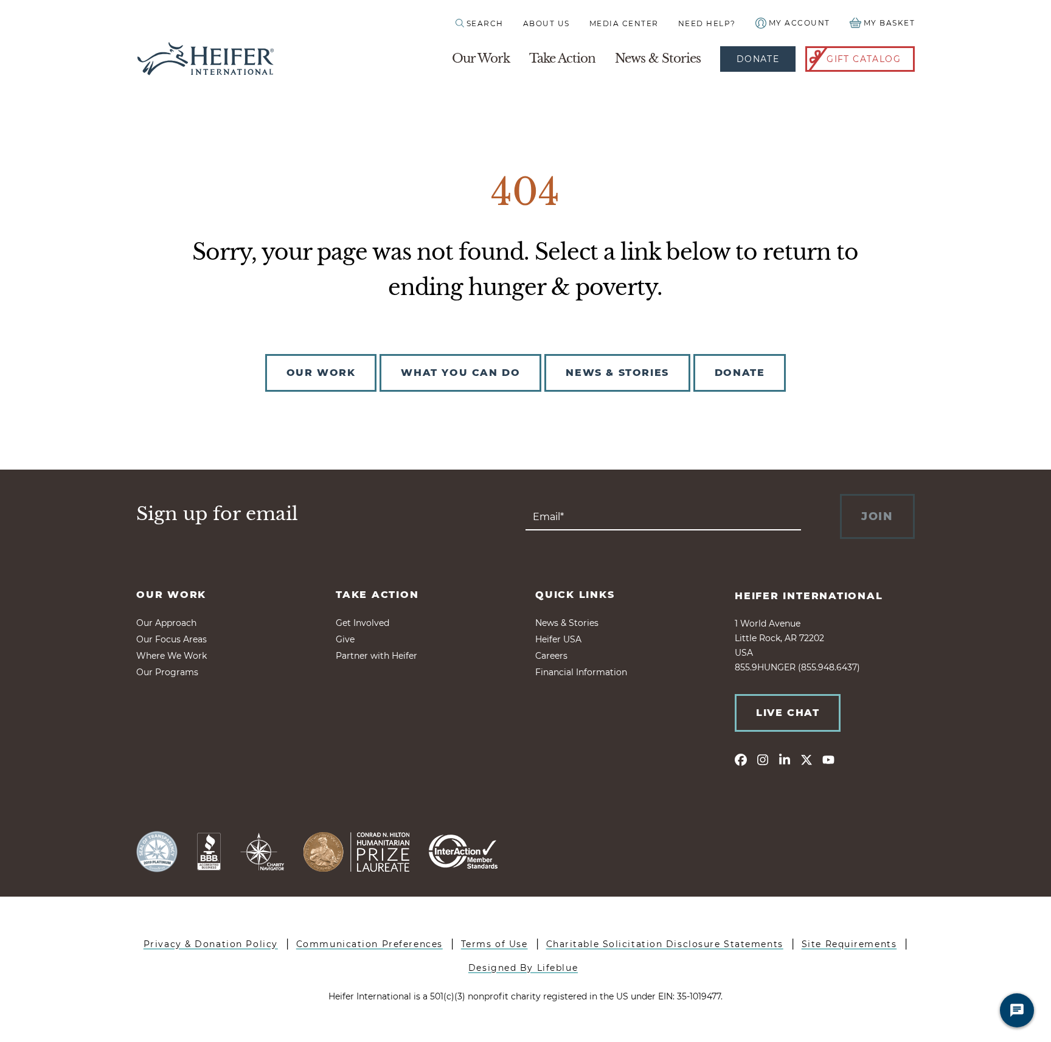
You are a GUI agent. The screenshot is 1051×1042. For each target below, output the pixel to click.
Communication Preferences (369, 944)
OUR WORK (321, 372)
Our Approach (166, 622)
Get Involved (362, 622)
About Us (546, 23)
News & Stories (658, 58)
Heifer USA (558, 639)
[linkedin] (785, 759)
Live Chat (787, 712)
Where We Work (171, 655)
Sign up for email (217, 514)
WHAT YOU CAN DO (460, 372)
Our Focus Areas (171, 639)
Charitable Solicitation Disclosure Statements (664, 944)
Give (345, 639)
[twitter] (806, 759)
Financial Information (581, 672)
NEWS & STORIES (617, 372)
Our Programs (167, 672)
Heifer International (809, 596)
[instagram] (763, 759)
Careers (551, 655)
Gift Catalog (864, 59)
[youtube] (828, 759)
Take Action (562, 58)
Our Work (481, 58)
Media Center (624, 23)
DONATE (740, 372)
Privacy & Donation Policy (211, 944)
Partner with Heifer (376, 655)
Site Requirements (849, 944)
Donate (758, 59)
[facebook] (741, 759)
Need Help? (707, 23)
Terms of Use (494, 944)
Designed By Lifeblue (523, 967)
